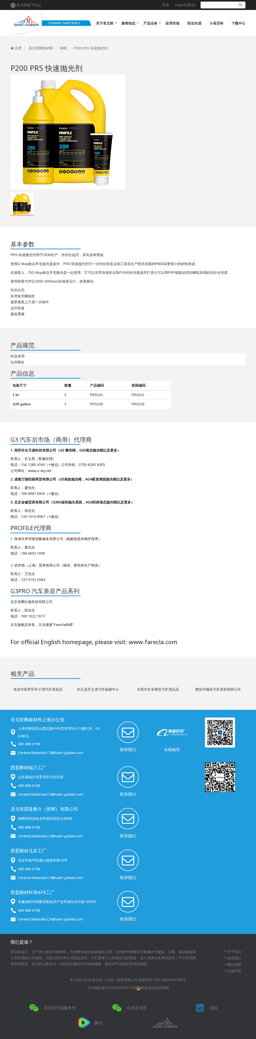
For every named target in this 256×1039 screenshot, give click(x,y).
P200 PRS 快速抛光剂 (91, 48)
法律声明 (234, 971)
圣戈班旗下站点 (28, 4)
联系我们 (128, 749)
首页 (18, 48)
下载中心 (239, 23)
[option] (68, 132)
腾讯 (98, 1023)
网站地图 (234, 964)
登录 (165, 4)
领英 (214, 1008)
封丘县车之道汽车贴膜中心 (98, 689)
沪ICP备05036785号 (170, 979)
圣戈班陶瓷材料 (40, 48)
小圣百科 (217, 23)
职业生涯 (195, 23)
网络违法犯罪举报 (155, 987)
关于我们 (234, 951)
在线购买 (172, 749)
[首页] (51, 23)
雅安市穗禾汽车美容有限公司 (218, 689)
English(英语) (185, 4)
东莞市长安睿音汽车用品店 (158, 689)
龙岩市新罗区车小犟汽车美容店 (38, 689)
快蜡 (63, 48)
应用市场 (173, 23)
